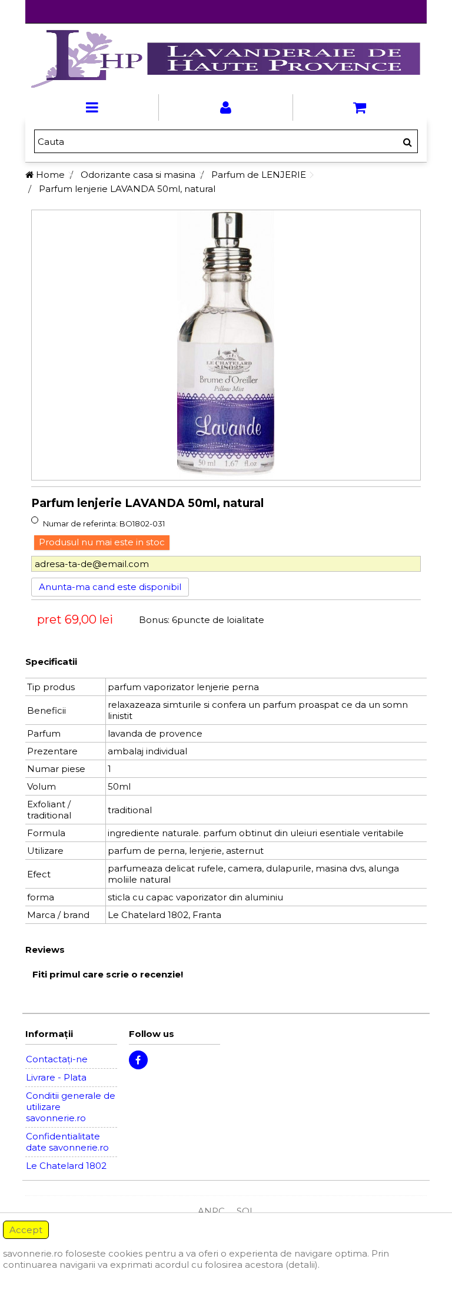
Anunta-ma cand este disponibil (110, 586)
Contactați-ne (57, 1059)
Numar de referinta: (80, 523)
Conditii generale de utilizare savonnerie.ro (70, 1107)
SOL (246, 1211)
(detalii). (302, 1264)
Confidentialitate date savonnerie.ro (67, 1142)
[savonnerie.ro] (225, 58)
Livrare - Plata (56, 1077)
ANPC (211, 1211)
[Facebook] (138, 1060)
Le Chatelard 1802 (66, 1165)
